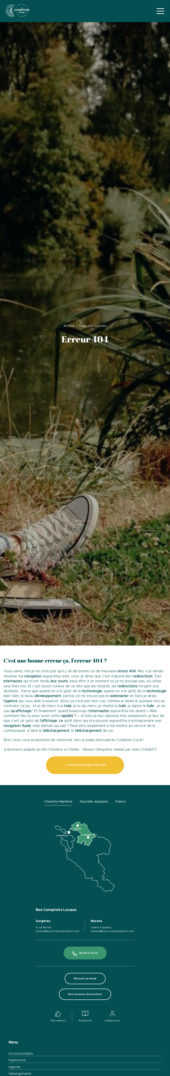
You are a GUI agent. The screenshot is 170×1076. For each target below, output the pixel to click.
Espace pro (112, 1020)
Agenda (14, 1067)
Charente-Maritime (58, 801)
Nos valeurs (58, 1020)
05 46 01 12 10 (88, 953)
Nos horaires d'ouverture (85, 994)
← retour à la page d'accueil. (85, 765)
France (121, 801)
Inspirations (17, 1060)
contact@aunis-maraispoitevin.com (57, 931)
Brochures (85, 1020)
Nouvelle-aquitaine (94, 801)
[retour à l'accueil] (17, 11)
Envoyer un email (85, 978)
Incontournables (21, 1053)
